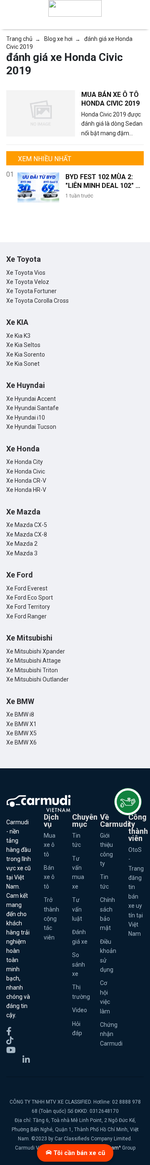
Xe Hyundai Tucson (31, 426)
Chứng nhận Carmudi (108, 1034)
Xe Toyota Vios (25, 272)
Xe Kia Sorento (25, 354)
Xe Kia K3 (18, 335)
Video (79, 1010)
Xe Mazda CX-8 (26, 534)
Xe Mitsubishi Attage (33, 660)
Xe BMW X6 (21, 742)
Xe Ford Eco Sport (29, 597)
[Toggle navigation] (138, 8)
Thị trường (80, 992)
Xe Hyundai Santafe (32, 408)
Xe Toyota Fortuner (31, 291)
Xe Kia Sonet (23, 363)
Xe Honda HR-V (26, 489)
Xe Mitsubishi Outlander (37, 679)
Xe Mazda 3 (22, 553)
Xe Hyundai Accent (31, 398)
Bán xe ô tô (49, 877)
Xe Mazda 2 (22, 543)
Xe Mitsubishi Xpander (35, 651)
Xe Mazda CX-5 (26, 525)
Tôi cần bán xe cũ (78, 1153)
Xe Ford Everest (27, 588)
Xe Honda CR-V (26, 480)
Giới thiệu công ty (106, 849)
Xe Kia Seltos (23, 345)
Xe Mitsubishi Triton (32, 670)
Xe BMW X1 (21, 724)
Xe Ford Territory (28, 606)
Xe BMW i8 (20, 714)
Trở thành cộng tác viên (51, 919)
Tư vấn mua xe (78, 872)
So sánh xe (78, 964)
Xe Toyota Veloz (27, 282)
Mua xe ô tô (49, 845)
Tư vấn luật (77, 909)
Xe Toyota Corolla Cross (37, 300)
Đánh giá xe (80, 937)
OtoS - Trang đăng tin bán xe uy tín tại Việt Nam (136, 891)
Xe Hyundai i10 (25, 417)
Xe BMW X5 (21, 733)
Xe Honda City (24, 461)
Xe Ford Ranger (26, 616)
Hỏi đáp (77, 1028)
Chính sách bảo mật (107, 914)
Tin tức (76, 840)
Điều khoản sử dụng (108, 955)
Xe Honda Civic (25, 471)
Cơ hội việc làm (105, 997)
